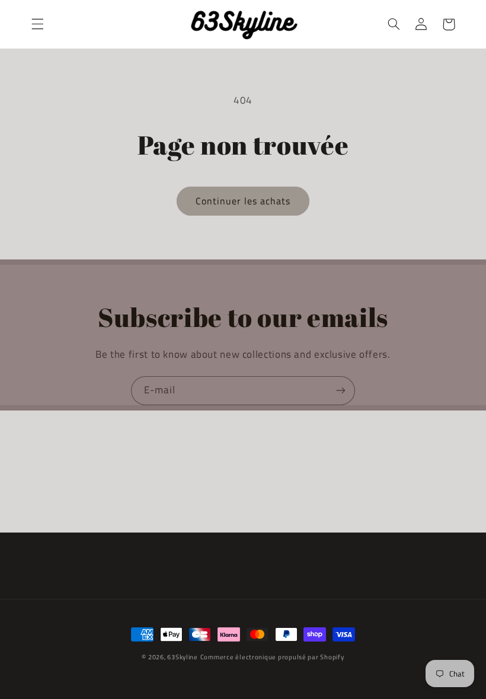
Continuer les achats (243, 201)
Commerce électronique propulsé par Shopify (272, 657)
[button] (37, 24)
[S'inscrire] (340, 390)
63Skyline (182, 657)
